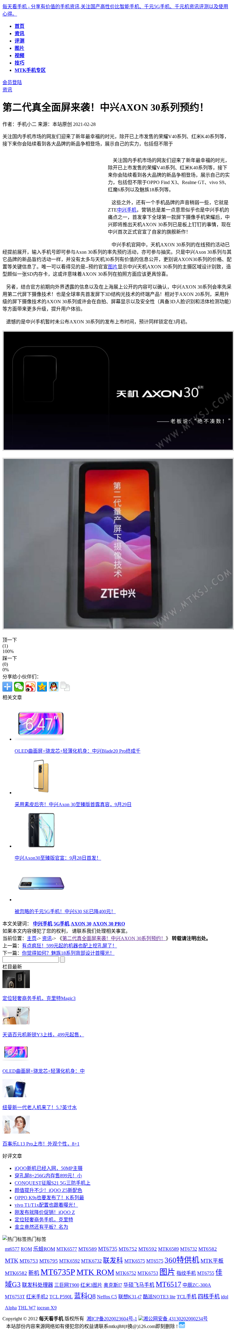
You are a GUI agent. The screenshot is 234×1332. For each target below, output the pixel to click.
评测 (19, 40)
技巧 (19, 62)
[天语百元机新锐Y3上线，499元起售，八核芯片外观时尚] (16, 1022)
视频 (19, 55)
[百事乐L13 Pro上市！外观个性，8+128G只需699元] (16, 1132)
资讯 (19, 33)
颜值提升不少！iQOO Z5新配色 (48, 1190)
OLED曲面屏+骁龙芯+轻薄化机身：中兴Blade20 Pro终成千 (77, 751)
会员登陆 (12, 82)
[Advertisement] (53, 199)
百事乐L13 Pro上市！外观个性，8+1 (41, 1143)
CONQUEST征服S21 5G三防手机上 (52, 1183)
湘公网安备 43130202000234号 (175, 1318)
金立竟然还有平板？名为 (41, 1227)
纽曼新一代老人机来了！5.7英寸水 (39, 1107)
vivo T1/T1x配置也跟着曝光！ (46, 1205)
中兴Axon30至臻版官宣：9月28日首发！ (58, 858)
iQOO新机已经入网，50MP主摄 (49, 1168)
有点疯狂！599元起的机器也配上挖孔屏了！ (69, 945)
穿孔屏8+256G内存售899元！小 (48, 1175)
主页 (32, 938)
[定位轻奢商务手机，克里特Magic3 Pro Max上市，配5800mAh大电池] (16, 986)
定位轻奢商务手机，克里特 (44, 1219)
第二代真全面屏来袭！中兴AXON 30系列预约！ (114, 938)
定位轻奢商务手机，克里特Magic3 (39, 998)
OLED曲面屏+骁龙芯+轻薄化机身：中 (43, 1071)
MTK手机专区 (30, 70)
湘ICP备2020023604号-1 (112, 1318)
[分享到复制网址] (65, 687)
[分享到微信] (19, 687)
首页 (19, 26)
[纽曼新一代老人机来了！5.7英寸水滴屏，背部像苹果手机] (16, 1095)
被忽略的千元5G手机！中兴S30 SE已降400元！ (65, 911)
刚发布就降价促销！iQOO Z (45, 1212)
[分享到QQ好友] (53, 687)
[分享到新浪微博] (30, 687)
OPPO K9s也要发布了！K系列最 (49, 1197)
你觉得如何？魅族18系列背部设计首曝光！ (68, 953)
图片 (19, 48)
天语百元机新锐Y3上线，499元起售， (43, 1034)
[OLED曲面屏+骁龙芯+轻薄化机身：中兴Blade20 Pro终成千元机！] (16, 1059)
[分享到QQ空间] (42, 687)
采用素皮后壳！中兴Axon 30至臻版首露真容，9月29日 (73, 804)
